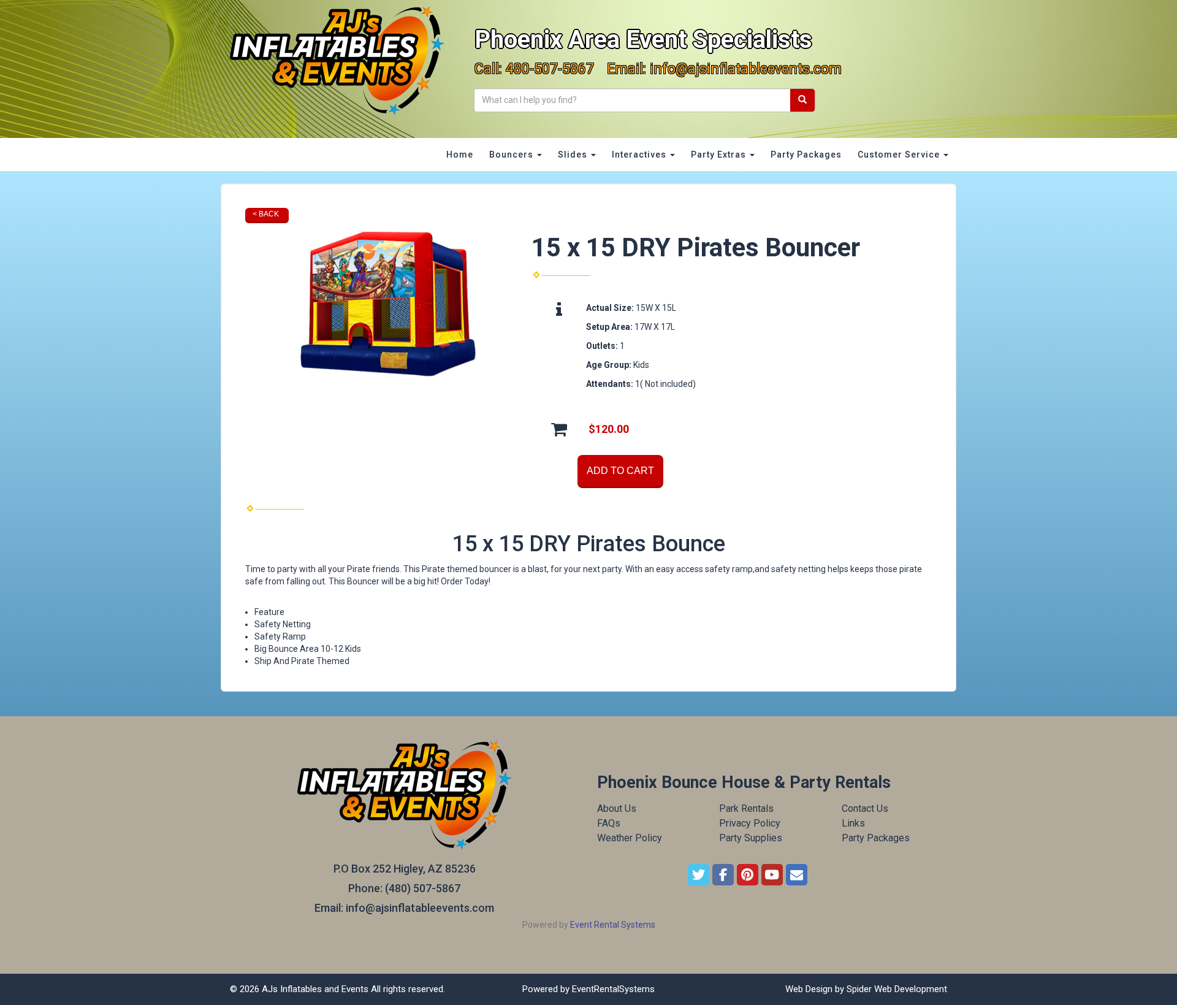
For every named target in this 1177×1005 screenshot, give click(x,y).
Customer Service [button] (900, 154)
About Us (616, 808)
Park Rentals (746, 808)
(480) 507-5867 (422, 888)
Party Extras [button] (719, 154)
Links (853, 823)
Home (459, 154)
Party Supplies (750, 838)
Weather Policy (629, 838)
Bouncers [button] (512, 154)
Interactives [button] (640, 154)
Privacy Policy (749, 823)
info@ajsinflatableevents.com (746, 69)
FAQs (608, 823)
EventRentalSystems (613, 989)
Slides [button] (574, 154)
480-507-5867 (550, 69)
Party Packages (806, 154)
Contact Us (865, 808)
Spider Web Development (897, 989)
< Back (266, 214)
